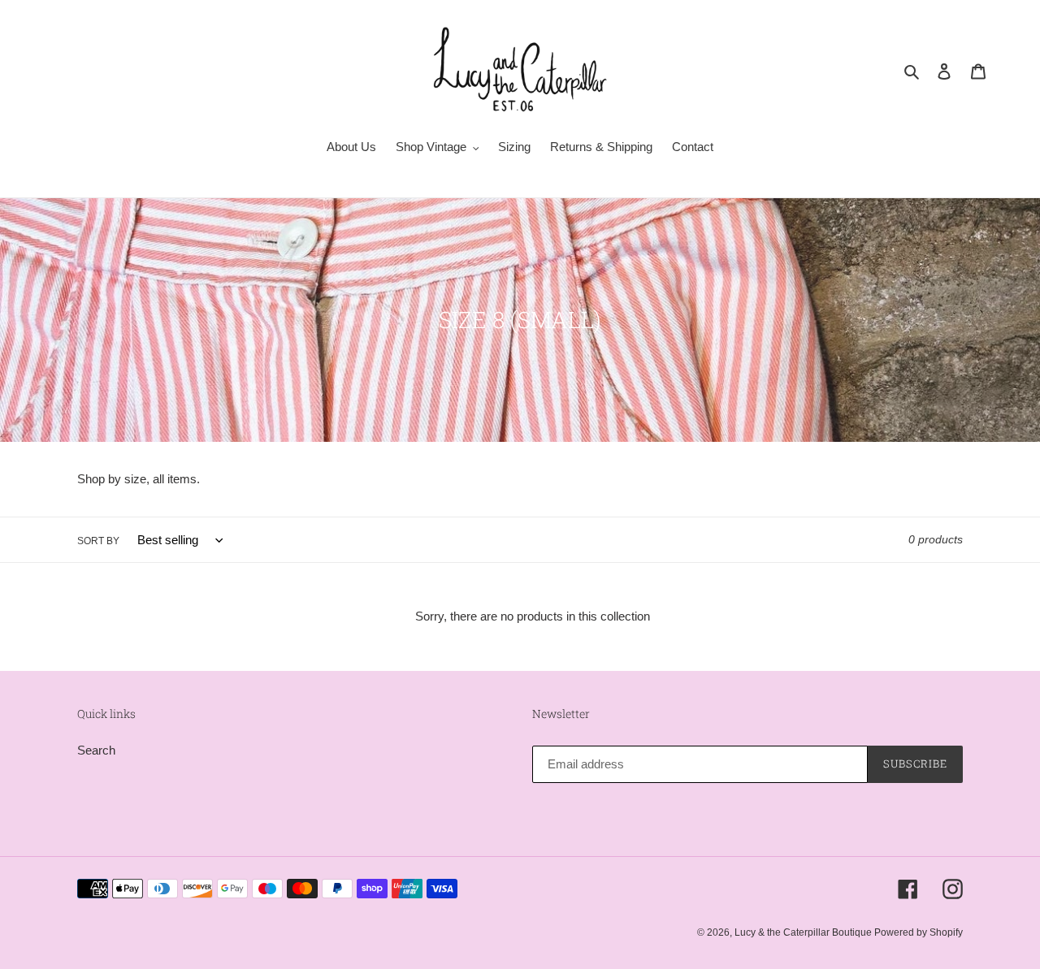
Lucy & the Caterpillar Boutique (804, 932)
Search (96, 750)
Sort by (98, 541)
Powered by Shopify (918, 932)
